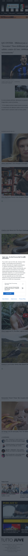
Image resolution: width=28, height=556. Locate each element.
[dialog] (14, 278)
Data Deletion (5, 298)
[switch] (22, 288)
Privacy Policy (22, 298)
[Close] (25, 257)
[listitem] (14, 284)
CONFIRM (8, 293)
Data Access (14, 298)
